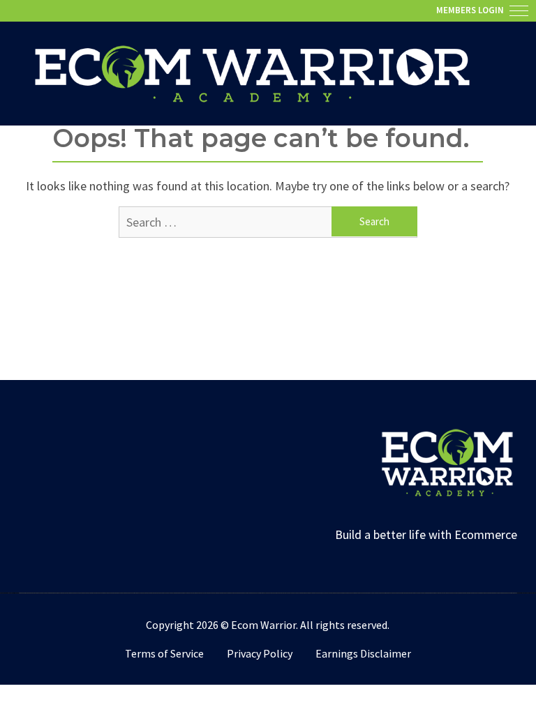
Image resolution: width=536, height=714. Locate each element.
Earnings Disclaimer (363, 653)
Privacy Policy (259, 653)
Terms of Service (164, 653)
